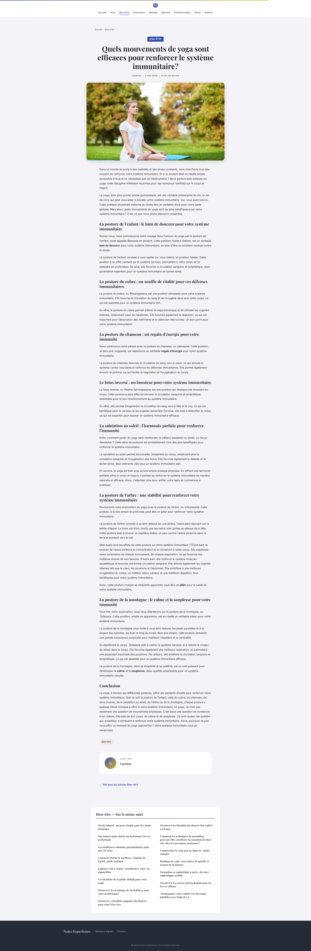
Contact (121, 931)
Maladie (153, 12)
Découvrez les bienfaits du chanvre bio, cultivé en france (186, 827)
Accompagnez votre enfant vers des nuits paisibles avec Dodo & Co (183, 895)
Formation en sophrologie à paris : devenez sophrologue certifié (184, 873)
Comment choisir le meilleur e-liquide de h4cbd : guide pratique (121, 859)
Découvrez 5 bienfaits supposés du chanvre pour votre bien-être (122, 902)
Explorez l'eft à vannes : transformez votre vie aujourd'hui (124, 870)
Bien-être (124, 12)
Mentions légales (104, 931)
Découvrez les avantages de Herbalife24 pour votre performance (123, 892)
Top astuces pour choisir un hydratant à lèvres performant (124, 838)
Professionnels (182, 12)
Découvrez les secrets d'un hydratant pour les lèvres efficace (186, 884)
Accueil (102, 12)
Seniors (208, 12)
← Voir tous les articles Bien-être (118, 784)
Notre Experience (76, 931)
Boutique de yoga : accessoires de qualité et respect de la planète (184, 863)
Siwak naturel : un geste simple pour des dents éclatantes (124, 827)
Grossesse (139, 12)
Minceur (165, 12)
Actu (112, 12)
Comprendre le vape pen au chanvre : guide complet (185, 852)
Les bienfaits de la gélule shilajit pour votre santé (122, 881)
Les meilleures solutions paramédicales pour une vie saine (123, 848)
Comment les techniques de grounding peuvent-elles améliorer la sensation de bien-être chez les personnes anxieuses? (186, 840)
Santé (197, 12)
